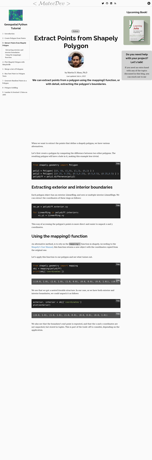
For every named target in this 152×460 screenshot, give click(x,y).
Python (75, 31)
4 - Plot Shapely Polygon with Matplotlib (13, 63)
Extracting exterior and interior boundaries (14, 51)
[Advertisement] (76, 123)
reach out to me (138, 76)
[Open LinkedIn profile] (111, 3)
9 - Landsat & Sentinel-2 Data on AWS (14, 93)
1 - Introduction (8, 33)
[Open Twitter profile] (103, 3)
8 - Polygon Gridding (10, 88)
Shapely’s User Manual (42, 247)
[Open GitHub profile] (107, 3)
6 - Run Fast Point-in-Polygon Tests (13, 74)
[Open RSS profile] (115, 3)
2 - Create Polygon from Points (14, 38)
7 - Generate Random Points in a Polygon (14, 81)
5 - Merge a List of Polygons (12, 69)
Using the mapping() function (13, 56)
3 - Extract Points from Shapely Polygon (14, 44)
